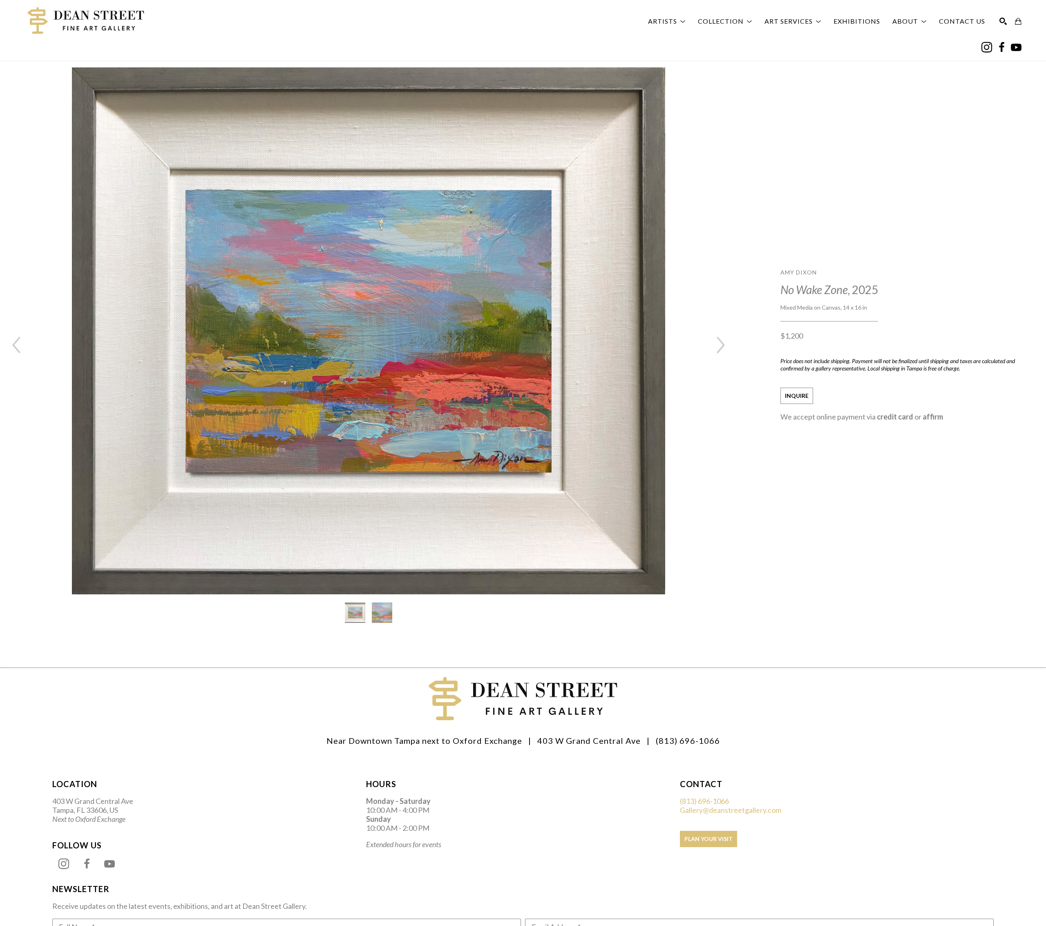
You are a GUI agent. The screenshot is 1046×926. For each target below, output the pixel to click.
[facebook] (1001, 47)
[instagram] (986, 47)
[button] (667, 21)
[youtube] (1016, 47)
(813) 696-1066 (704, 801)
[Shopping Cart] (1018, 21)
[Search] (1003, 21)
